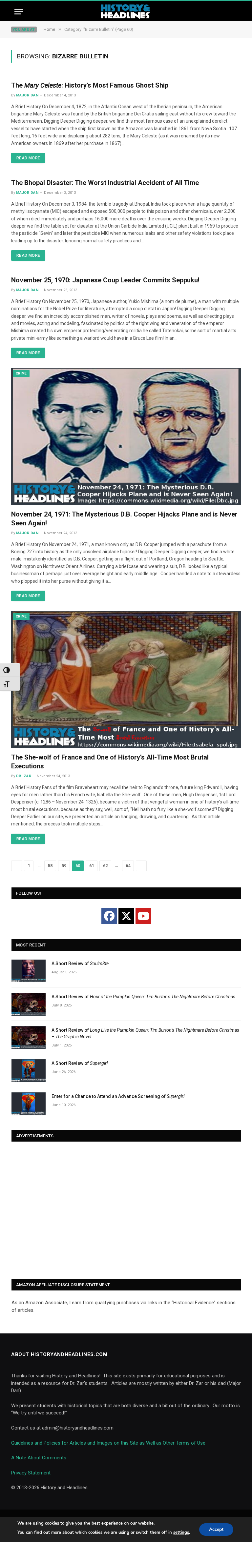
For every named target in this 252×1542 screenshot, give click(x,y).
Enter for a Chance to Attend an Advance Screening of (118, 1096)
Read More (28, 158)
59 (64, 865)
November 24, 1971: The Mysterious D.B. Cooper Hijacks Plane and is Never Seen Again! (124, 518)
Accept (216, 1529)
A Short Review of (80, 963)
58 (50, 865)
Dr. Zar (23, 776)
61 (91, 865)
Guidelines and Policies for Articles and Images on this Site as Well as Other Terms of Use (108, 1443)
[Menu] (18, 11)
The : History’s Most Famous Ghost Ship (89, 85)
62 (105, 865)
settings (181, 1532)
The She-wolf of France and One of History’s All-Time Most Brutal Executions (110, 761)
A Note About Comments (38, 1458)
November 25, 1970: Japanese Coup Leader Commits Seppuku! (105, 280)
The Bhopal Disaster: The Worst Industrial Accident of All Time (105, 183)
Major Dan (27, 95)
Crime (21, 373)
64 (128, 865)
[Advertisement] (126, 1211)
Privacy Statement (31, 1473)
